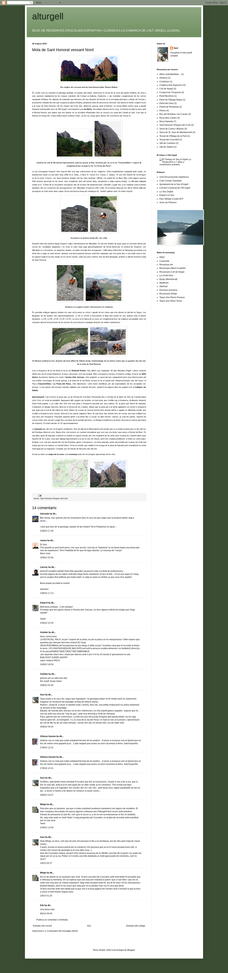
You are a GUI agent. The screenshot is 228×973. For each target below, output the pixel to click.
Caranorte (164, 261)
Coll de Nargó (166, 88)
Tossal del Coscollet (169, 139)
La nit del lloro (166, 275)
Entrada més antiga (135, 926)
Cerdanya (164, 81)
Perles (162, 110)
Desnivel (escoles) (168, 290)
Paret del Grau (166, 103)
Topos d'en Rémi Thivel (170, 301)
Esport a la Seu (166, 195)
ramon (43, 540)
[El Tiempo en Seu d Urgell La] (177, 164)
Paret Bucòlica (166, 96)
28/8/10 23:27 (46, 795)
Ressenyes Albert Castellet (172, 268)
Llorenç (44, 567)
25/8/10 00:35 (46, 685)
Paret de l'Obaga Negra (170, 99)
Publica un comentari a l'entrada (52, 920)
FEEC (162, 257)
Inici (89, 926)
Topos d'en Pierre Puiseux (172, 297)
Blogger (131, 950)
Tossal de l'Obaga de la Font (173, 136)
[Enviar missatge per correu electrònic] (39, 495)
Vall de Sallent (166, 147)
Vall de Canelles (167, 143)
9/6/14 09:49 (46, 913)
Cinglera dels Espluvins (170, 85)
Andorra (163, 78)
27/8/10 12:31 (46, 747)
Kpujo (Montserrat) (168, 279)
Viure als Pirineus (168, 202)
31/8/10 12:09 (46, 827)
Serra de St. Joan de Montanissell (175, 132)
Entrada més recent (42, 926)
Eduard (43, 603)
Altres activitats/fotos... (170, 74)
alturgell (47, 16)
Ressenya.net (166, 264)
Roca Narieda (166, 121)
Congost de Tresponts (170, 92)
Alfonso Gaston (48, 736)
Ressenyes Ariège (168, 293)
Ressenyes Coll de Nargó (171, 272)
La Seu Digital (166, 191)
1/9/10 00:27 (46, 863)
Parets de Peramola (169, 107)
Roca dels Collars (168, 118)
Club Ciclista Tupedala (170, 180)
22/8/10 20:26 (46, 557)
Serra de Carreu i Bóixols (171, 129)
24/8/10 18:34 (46, 664)
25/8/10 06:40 (46, 726)
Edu (42, 905)
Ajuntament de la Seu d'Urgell (173, 184)
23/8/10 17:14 (46, 593)
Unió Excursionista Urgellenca (174, 177)
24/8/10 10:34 (46, 623)
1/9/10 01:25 (46, 895)
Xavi (42, 694)
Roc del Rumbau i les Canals (173, 114)
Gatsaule (44, 513)
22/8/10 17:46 (46, 531)
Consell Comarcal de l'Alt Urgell (174, 188)
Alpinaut (163, 286)
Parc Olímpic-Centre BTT (171, 199)
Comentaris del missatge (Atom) (62, 931)
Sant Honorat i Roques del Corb (54, 498)
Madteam (164, 283)
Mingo (43, 804)
